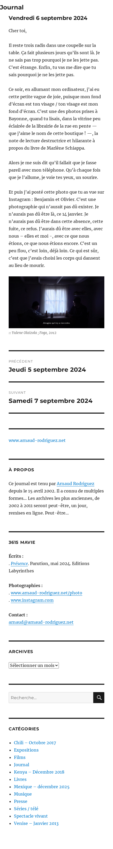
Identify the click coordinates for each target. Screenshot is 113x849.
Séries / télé (26, 808)
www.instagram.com (32, 600)
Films (19, 757)
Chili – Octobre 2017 (35, 742)
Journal (12, 7)
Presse (20, 801)
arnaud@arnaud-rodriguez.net (41, 622)
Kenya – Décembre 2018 (39, 772)
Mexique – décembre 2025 (42, 786)
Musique (23, 794)
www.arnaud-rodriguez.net (37, 440)
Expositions (26, 750)
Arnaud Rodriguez (75, 483)
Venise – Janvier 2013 (36, 823)
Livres (20, 779)
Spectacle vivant (31, 816)
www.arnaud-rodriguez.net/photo (46, 592)
